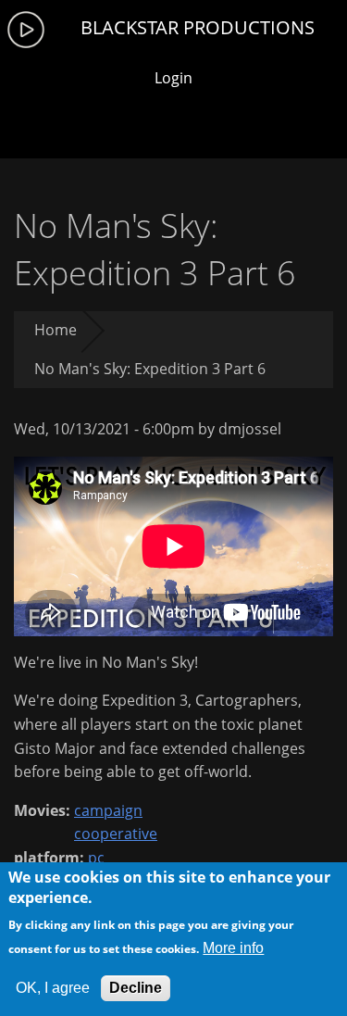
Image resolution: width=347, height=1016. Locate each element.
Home (55, 330)
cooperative (115, 833)
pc (96, 857)
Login (173, 78)
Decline (135, 988)
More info (233, 948)
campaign (108, 810)
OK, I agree (53, 988)
